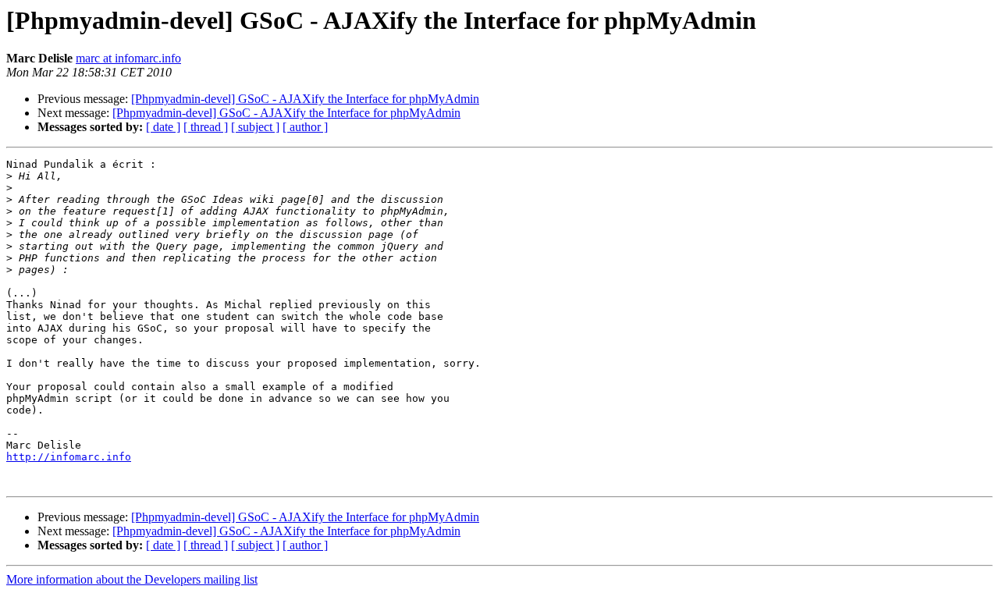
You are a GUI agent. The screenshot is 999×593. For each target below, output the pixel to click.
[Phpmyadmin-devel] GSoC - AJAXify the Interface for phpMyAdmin (305, 98)
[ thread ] (205, 126)
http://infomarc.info (68, 457)
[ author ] (305, 126)
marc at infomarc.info (128, 58)
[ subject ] (255, 126)
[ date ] (163, 126)
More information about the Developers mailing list (132, 579)
